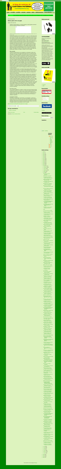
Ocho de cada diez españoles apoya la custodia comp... (47, 389)
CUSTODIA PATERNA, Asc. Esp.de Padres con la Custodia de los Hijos (51, 140)
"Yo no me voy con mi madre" (47, 210)
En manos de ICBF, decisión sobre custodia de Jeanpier (47, 289)
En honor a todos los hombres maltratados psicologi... (47, 299)
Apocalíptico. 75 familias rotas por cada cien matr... (47, 327)
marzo (45, 450)
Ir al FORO (18, 12)
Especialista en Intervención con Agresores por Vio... (48, 352)
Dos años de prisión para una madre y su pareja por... (47, 293)
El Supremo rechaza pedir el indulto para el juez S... (47, 207)
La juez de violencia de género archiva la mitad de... (48, 342)
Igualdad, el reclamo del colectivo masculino (47, 216)
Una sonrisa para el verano (47, 316)
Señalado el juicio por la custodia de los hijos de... (47, 404)
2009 (43, 457)
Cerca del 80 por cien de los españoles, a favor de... (47, 282)
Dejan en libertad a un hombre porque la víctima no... (48, 195)
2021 (43, 153)
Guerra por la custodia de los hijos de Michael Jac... (47, 387)
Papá (44, 209)
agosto (45, 171)
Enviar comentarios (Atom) (16, 113)
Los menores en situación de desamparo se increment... (47, 420)
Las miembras (45, 270)
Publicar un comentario (12, 110)
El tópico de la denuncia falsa (47, 440)
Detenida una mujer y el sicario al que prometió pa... (48, 325)
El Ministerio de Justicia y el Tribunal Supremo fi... (47, 315)
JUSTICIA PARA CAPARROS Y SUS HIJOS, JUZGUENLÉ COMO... (48, 361)
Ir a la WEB (13, 12)
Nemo (51, 144)
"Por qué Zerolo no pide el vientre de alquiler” (47, 272)
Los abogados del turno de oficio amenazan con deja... (47, 223)
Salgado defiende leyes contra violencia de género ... (48, 424)
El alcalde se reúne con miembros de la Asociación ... (48, 301)
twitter (33, 12)
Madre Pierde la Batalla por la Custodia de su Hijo (47, 263)
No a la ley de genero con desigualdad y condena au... (48, 284)
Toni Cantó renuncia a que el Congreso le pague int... (47, 313)
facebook (28, 12)
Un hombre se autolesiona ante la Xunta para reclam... (48, 410)
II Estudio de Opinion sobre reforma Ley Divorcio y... (47, 278)
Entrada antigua (36, 112)
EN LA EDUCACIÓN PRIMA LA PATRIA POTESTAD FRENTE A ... (48, 345)
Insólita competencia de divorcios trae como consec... (48, 235)
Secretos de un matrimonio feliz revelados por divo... (48, 261)
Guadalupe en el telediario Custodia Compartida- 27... (47, 287)
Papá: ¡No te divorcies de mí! (47, 380)
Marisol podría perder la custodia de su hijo (47, 426)
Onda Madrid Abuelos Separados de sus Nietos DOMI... (47, 250)
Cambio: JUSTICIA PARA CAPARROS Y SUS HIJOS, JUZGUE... (47, 337)
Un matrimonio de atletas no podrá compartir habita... (47, 391)
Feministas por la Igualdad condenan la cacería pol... (47, 444)
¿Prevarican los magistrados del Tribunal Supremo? (48, 243)
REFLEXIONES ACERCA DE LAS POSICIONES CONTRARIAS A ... (47, 417)
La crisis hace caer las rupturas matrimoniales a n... (48, 439)
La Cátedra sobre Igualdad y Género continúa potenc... (47, 191)
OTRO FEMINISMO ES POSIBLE (46, 430)
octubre (45, 168)
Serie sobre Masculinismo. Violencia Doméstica (47, 247)
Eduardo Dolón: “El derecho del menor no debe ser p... (48, 311)
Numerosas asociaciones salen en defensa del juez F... (48, 379)
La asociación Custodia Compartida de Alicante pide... (48, 303)
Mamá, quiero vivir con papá (47, 264)
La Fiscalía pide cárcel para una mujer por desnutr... (48, 214)
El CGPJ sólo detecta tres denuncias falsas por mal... (47, 377)
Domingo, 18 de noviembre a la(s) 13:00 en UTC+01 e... (47, 323)
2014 (43, 162)
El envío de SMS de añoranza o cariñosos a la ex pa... (48, 189)
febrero (45, 451)
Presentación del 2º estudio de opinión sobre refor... (48, 374)
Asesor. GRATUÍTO (48, 12)
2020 (43, 154)
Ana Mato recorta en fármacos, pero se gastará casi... (48, 370)
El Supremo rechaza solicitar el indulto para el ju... (48, 193)
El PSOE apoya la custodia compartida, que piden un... (47, 422)
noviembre (45, 167)
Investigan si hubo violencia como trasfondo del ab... (47, 331)
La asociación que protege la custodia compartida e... (47, 306)
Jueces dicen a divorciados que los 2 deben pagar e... (48, 318)
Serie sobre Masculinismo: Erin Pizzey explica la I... (48, 199)
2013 (43, 163)
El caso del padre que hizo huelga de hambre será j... (47, 428)
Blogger (36, 462)
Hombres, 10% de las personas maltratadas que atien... (48, 385)
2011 (43, 454)
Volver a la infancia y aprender (48, 254)
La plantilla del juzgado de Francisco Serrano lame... (47, 406)
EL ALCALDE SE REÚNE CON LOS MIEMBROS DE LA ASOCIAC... (47, 308)
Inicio (8, 12)
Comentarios (45, 99)
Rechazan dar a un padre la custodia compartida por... (47, 184)
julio (44, 172)
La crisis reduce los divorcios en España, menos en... (48, 432)
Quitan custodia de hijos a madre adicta (47, 220)
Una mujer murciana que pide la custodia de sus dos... (48, 393)
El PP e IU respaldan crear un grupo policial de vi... (47, 280)
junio (44, 446)
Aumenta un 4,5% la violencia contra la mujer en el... (47, 266)
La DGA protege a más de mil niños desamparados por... (47, 218)
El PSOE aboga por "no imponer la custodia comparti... (48, 437)
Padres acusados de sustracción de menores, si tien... (47, 348)
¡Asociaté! (23, 12)
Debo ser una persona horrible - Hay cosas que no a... (48, 237)
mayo (44, 447)
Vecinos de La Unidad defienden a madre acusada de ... (48, 350)
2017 (43, 158)
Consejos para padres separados (46, 174)
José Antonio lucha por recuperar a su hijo (46, 268)
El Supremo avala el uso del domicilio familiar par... (47, 231)
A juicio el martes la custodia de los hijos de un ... (48, 241)
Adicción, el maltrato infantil (47, 294)
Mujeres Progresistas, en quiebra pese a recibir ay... (47, 320)
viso (50, 147)
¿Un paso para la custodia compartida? (47, 355)
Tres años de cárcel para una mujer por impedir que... (47, 291)
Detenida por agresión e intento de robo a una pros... (48, 212)
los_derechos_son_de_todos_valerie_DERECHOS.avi (48, 398)
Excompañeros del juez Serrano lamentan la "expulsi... (48, 434)
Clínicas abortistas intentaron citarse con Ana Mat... (47, 225)
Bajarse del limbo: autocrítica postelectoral (47, 372)
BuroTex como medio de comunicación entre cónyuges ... (48, 186)
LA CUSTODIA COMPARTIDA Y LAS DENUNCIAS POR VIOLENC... (48, 202)
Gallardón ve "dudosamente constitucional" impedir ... (47, 329)
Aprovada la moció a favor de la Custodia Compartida (48, 442)
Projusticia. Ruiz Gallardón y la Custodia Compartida (48, 233)
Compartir (43, 110)
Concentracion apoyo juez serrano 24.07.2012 (47, 412)
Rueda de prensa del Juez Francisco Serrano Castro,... (48, 368)
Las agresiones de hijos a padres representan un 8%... (48, 177)
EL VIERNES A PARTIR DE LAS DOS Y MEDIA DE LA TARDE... (48, 205)
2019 (43, 155)
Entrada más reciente (11, 112)
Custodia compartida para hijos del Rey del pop (48, 245)
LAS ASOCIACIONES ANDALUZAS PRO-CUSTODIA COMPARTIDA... (48, 382)
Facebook (44, 84)
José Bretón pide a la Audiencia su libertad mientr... (48, 274)
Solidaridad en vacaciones (47, 175)
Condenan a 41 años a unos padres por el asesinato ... (47, 276)
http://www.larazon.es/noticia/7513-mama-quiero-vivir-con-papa (17, 103)
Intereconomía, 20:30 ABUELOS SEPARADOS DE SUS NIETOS (48, 340)
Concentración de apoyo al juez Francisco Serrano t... (48, 400)
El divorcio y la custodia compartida (46, 364)
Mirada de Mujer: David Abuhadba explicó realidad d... (47, 297)
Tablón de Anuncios (39, 12)
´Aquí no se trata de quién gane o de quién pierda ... (48, 252)
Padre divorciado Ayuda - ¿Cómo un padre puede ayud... (47, 258)
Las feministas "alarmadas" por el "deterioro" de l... (48, 182)
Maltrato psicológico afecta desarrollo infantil (47, 180)
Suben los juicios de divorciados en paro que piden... (48, 357)
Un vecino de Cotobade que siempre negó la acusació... (47, 197)
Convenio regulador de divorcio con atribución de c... (48, 366)
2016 (43, 159)
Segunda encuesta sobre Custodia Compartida (47, 396)
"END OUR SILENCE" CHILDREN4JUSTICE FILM (47, 359)
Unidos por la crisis (46, 239)
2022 (43, 151)
